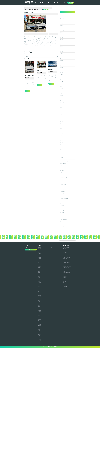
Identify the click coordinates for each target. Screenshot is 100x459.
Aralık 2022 (61, 60)
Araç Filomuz (62, 168)
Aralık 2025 (61, 25)
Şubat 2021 (61, 91)
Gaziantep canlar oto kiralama (33, 237)
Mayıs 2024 (39, 268)
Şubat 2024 (61, 51)
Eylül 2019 (61, 121)
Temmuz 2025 (62, 30)
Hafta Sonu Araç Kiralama (90, 237)
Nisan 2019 (61, 130)
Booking (43, 2)
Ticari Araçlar (62, 212)
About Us (52, 2)
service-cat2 (62, 210)
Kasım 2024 (62, 39)
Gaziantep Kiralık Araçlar (63, 184)
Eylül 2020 (61, 100)
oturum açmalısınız (33, 53)
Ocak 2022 (61, 74)
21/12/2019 (51, 71)
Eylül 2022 (61, 63)
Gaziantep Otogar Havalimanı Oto (29, 9)
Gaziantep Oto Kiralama (60, 236)
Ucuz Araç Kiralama (65, 285)
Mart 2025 (61, 37)
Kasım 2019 (39, 319)
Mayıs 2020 (61, 107)
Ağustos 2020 (62, 102)
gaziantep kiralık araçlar (46, 236)
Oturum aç (61, 157)
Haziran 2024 (62, 46)
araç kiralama (62, 170)
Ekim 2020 (61, 98)
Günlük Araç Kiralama (63, 193)
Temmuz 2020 (39, 309)
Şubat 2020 (61, 112)
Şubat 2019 (61, 133)
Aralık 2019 (61, 116)
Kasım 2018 (39, 334)
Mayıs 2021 (61, 86)
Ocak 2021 (61, 93)
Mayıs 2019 (61, 128)
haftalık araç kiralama (86, 236)
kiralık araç (61, 200)
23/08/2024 (39, 72)
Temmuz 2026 (39, 248)
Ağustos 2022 (62, 65)
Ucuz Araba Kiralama (63, 214)
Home (38, 2)
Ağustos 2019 (62, 123)
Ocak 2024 (61, 53)
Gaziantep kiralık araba (63, 179)
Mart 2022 (61, 70)
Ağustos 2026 (62, 18)
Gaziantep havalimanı (37, 236)
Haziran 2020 (62, 105)
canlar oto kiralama (3, 236)
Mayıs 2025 (39, 258)
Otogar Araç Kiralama (63, 207)
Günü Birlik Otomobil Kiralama (82, 237)
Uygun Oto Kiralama (63, 221)
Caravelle (11, 235)
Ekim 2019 (61, 119)
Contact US (56, 2)
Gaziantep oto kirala (55, 236)
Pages (47, 2)
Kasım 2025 (39, 253)
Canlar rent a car (7, 236)
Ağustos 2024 (62, 44)
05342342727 (71, 2)
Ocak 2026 (61, 23)
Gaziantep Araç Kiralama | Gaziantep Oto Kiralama (30, 3)
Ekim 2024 (39, 263)
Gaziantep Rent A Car (36, 9)
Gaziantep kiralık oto (63, 186)
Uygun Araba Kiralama (63, 219)
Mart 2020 (39, 314)
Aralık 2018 (61, 137)
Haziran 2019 (62, 126)
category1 (61, 172)
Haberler (42, 9)
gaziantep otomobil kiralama (64, 236)
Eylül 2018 (61, 142)
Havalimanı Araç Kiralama (64, 198)
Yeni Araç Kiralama (65, 290)
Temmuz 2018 (39, 339)
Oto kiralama (62, 205)
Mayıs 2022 (61, 67)
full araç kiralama (15, 236)
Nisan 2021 (61, 88)
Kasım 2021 (62, 77)
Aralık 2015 (61, 151)
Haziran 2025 (62, 32)
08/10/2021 (27, 77)
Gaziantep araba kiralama (64, 175)
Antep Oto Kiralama (63, 165)
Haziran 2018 (62, 147)
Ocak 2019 (61, 135)
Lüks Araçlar (62, 203)
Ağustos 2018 (62, 144)
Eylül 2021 (61, 81)
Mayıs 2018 (61, 149)
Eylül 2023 (61, 58)
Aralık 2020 (61, 95)
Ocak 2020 (61, 114)
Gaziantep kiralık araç (63, 182)
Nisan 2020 (61, 109)
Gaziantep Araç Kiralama (63, 177)
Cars (41, 2)
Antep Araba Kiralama (63, 163)
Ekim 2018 (61, 140)
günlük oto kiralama (78, 236)
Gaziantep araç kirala (24, 236)
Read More (28, 91)
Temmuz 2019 (39, 324)
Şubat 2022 (61, 72)
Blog (49, 2)
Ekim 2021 (61, 79)
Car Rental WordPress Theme (47, 346)
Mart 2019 (39, 329)
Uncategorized (62, 217)
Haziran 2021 (62, 84)
